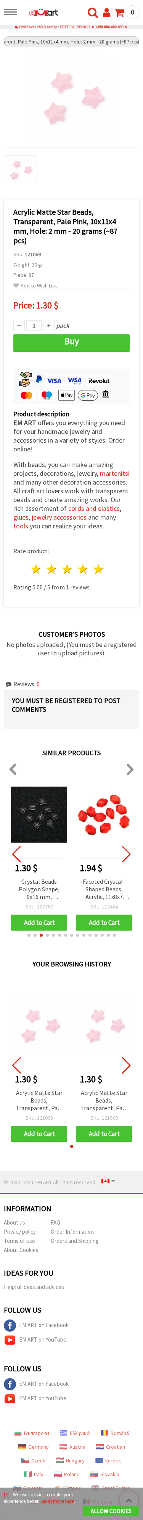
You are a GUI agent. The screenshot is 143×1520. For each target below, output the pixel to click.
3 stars (68, 569)
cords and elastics (94, 508)
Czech (38, 1460)
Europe (113, 1460)
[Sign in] (108, 13)
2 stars (52, 569)
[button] (29, 935)
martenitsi (115, 473)
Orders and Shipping (75, 1240)
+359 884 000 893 (109, 27)
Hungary (75, 1460)
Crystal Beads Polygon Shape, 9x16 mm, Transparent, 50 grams (39, 890)
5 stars (98, 569)
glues (21, 517)
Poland (72, 1474)
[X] (7, 1494)
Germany (38, 1446)
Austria (77, 1446)
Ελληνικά (80, 1433)
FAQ (55, 1222)
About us (14, 1222)
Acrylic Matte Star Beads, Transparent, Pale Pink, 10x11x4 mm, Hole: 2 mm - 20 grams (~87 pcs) (39, 1101)
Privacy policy (20, 1231)
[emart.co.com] (40, 13)
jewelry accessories (59, 517)
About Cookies (21, 1250)
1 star (36, 569)
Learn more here (57, 1501)
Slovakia (109, 1474)
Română (120, 1433)
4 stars (83, 569)
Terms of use (19, 1240)
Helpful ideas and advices (34, 1286)
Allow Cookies (111, 1511)
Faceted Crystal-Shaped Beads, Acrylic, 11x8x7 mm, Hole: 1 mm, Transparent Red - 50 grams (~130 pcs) (104, 890)
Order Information (72, 1231)
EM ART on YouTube (42, 1339)
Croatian (115, 1446)
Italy (38, 1474)
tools (20, 526)
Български (36, 1433)
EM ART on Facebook (44, 1325)
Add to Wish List (39, 286)
